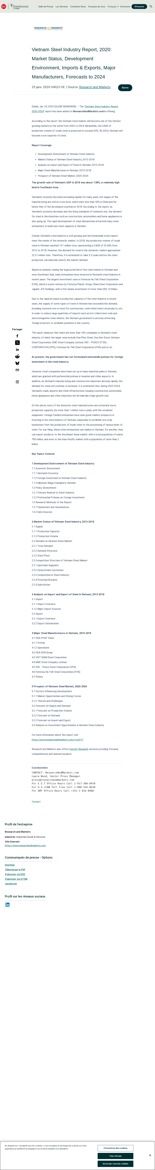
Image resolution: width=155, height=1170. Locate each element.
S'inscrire (139, 6)
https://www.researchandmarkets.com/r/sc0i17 (57, 739)
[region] (77, 1155)
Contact (36, 801)
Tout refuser (115, 1156)
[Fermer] (150, 1155)
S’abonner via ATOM (16, 879)
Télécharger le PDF (15, 869)
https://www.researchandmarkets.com (25, 845)
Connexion (125, 6)
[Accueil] (14, 6)
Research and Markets (94, 87)
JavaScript (11, 883)
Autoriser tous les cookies (115, 1164)
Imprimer (10, 865)
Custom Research (78, 749)
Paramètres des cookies (115, 1148)
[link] (45, 6)
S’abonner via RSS (15, 874)
